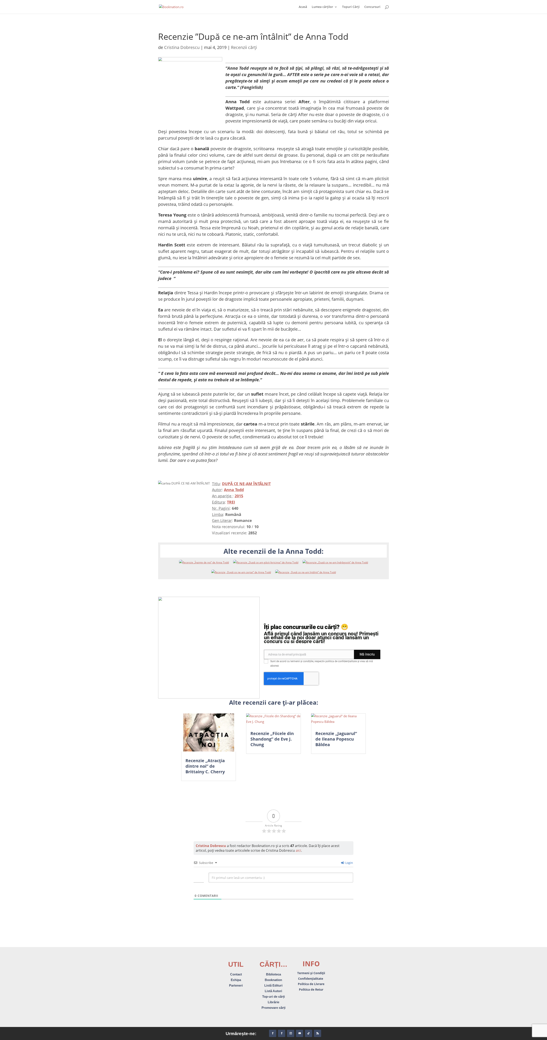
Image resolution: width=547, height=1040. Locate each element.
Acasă (303, 7)
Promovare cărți (273, 1007)
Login (348, 863)
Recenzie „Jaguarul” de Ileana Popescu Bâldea (336, 739)
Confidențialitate (311, 979)
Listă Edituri (273, 985)
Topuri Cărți (351, 7)
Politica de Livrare (311, 984)
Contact (236, 974)
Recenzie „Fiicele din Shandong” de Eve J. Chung (272, 739)
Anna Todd (234, 489)
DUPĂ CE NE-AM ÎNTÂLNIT (246, 483)
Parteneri (236, 985)
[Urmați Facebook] (272, 1033)
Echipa (236, 980)
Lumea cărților (322, 7)
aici (298, 850)
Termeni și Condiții (311, 973)
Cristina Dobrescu (182, 47)
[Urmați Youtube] (299, 1033)
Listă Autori (273, 991)
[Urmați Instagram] (290, 1033)
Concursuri (372, 7)
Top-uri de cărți (273, 996)
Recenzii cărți (244, 47)
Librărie (273, 1002)
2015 (239, 495)
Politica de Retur (311, 989)
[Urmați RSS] (317, 1033)
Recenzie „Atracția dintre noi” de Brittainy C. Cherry (205, 766)
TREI (231, 502)
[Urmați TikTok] (308, 1033)
